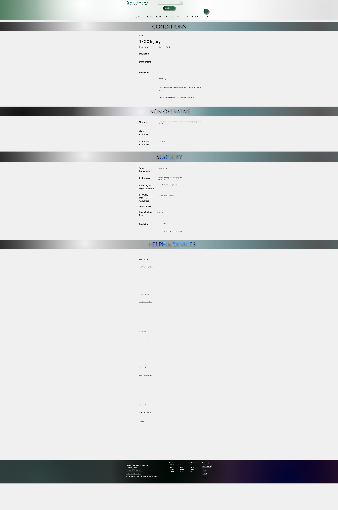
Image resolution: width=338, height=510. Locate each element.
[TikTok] (208, 477)
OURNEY (143, 2)
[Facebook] (203, 477)
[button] (145, 35)
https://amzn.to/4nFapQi (145, 412)
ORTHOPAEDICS (139, 4)
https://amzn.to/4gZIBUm (146, 267)
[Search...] (180, 2)
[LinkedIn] (210, 477)
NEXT (133, 2)
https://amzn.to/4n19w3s (145, 375)
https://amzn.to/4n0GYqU (146, 339)
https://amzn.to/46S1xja (145, 302)
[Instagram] (206, 477)
